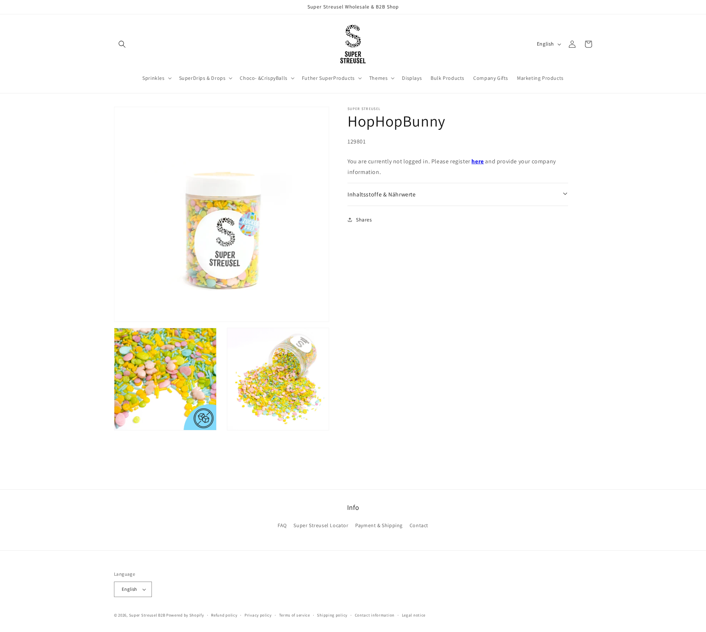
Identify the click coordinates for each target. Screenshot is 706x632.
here (477, 161)
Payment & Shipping (379, 525)
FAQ (282, 525)
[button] (122, 44)
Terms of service (294, 615)
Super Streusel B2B (147, 615)
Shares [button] (364, 219)
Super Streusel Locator (320, 525)
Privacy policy (258, 615)
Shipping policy (332, 615)
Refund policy (224, 615)
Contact (419, 525)
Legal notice (413, 615)
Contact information (375, 615)
